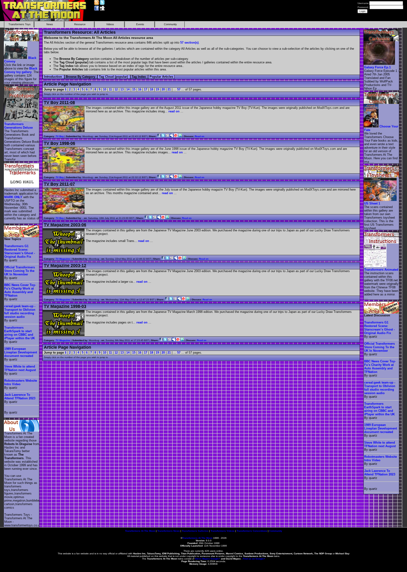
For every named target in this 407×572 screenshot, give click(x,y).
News (49, 24)
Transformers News (168, 531)
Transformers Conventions (252, 531)
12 (116, 89)
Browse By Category (81, 76)
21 (169, 89)
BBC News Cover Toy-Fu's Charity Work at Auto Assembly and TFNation (20, 290)
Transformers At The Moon (140, 531)
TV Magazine (63, 258)
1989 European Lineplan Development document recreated (20, 352)
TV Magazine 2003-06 (65, 224)
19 (157, 89)
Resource (79, 24)
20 (163, 89)
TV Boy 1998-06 (59, 143)
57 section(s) (189, 42)
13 (122, 89)
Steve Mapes (202, 558)
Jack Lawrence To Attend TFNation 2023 (19, 396)
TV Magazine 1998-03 (65, 306)
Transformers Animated (381, 269)
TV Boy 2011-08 (59, 102)
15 (133, 89)
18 (151, 89)
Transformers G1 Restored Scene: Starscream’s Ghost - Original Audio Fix (19, 251)
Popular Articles (161, 76)
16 (139, 89)
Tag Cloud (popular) (114, 76)
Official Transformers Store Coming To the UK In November (19, 271)
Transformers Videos (223, 531)
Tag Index (139, 76)
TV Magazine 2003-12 (65, 265)
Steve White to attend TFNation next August (20, 368)
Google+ (215, 558)
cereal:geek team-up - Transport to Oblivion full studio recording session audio (19, 311)
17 (145, 89)
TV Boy (60, 136)
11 (110, 89)
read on (173, 111)
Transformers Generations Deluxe (18, 125)
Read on (199, 136)
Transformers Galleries (195, 531)
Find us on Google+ (254, 558)
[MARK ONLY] (21, 186)
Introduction (53, 76)
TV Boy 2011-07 (59, 184)
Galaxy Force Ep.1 (377, 67)
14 (128, 89)
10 (104, 89)
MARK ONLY (13, 197)
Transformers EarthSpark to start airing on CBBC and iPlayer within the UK (19, 333)
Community (170, 24)
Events (140, 24)
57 (178, 89)
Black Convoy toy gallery (20, 70)
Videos (110, 24)
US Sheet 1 (372, 203)
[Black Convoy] (15, 58)
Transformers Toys (19, 24)
